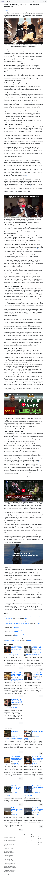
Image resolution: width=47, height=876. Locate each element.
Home (25, 836)
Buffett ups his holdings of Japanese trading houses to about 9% (18, 634)
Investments (41, 1)
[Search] (45, 2)
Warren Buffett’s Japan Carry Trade (12, 638)
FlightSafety (28, 654)
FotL (37, 793)
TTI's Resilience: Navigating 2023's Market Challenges (16, 787)
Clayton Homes (29, 795)
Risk (34, 739)
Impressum (33, 838)
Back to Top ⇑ (40, 843)
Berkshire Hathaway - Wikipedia (12, 640)
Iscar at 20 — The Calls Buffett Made (37, 673)
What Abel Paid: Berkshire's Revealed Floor (15, 731)
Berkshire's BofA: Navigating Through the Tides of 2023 (37, 809)
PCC (25, 795)
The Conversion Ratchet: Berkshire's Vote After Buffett (17, 758)
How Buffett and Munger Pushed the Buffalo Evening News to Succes (20, 625)
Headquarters (29, 1)
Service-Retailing (40, 652)
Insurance (26, 738)
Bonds (16, 654)
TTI (6, 795)
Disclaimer (29, 12)
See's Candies (8, 680)
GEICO (27, 739)
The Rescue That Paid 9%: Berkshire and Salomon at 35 (16, 647)
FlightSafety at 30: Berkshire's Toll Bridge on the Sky (37, 647)
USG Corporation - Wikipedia (11, 620)
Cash (7, 815)
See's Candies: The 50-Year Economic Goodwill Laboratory (17, 674)
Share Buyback (8, 738)
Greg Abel (14, 707)
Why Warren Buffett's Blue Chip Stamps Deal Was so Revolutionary (19, 629)
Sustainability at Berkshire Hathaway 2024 (37, 787)
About (32, 836)
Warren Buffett (8, 654)
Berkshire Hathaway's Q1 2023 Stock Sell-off (17, 809)
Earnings (31, 739)
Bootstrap (40, 838)
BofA (27, 815)
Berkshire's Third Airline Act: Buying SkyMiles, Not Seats (16, 701)
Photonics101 (41, 840)
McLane (34, 793)
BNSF (31, 793)
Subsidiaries (35, 1)
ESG (34, 795)
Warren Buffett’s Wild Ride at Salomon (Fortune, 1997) (17, 623)
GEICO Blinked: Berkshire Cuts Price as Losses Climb (37, 731)
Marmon (40, 793)
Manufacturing (39, 677)
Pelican (39, 836)
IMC (35, 679)
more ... (20, 667)
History (7, 10)
